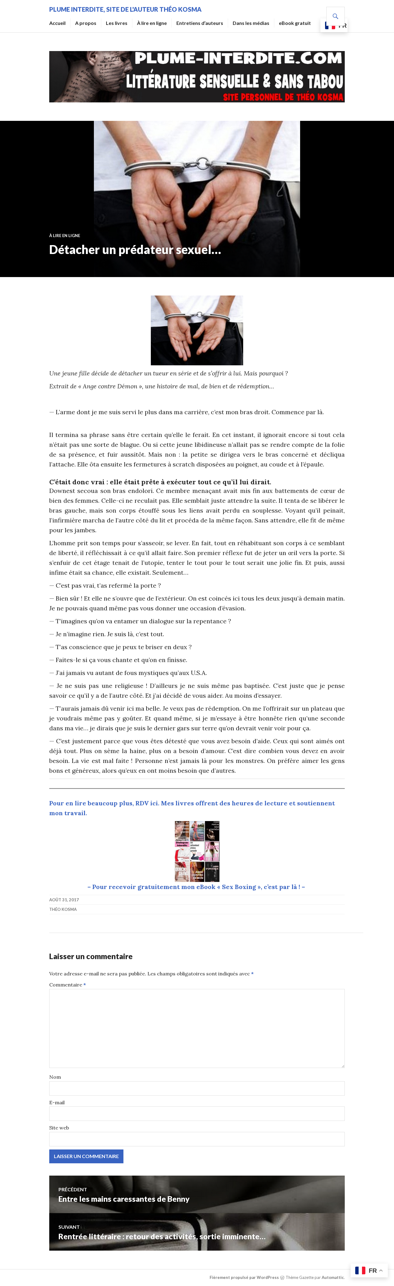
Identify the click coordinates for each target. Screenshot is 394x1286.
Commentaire (67, 985)
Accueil (57, 23)
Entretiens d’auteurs (199, 23)
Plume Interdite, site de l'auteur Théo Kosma (125, 9)
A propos (85, 23)
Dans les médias (251, 23)
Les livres (116, 23)
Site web (59, 1128)
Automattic (333, 1277)
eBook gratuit (295, 23)
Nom (55, 1077)
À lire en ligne (152, 23)
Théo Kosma (63, 909)
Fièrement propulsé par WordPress (244, 1277)
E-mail (57, 1102)
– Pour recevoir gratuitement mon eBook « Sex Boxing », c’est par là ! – (197, 887)
